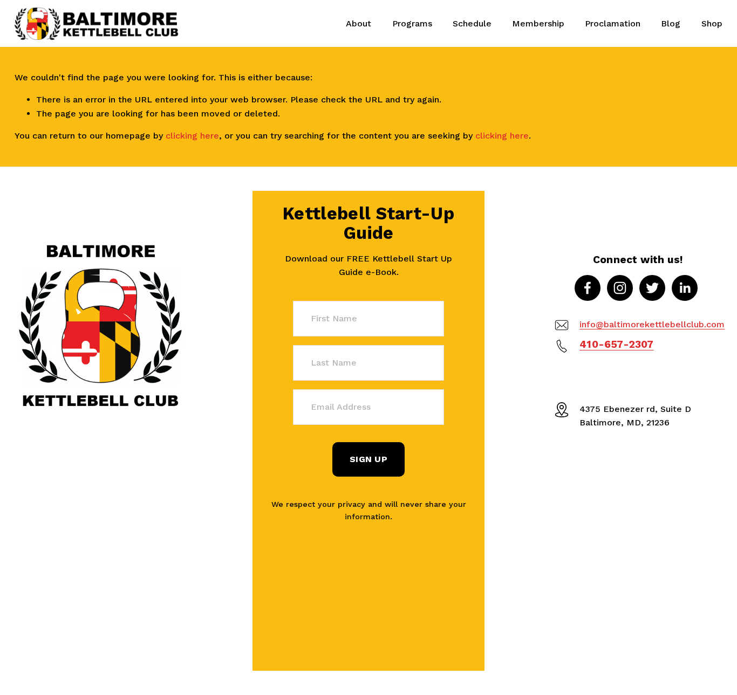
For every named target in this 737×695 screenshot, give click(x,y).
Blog (670, 23)
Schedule (472, 23)
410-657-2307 (616, 344)
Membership (538, 23)
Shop (711, 23)
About (358, 23)
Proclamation (612, 23)
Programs (412, 23)
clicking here (192, 135)
